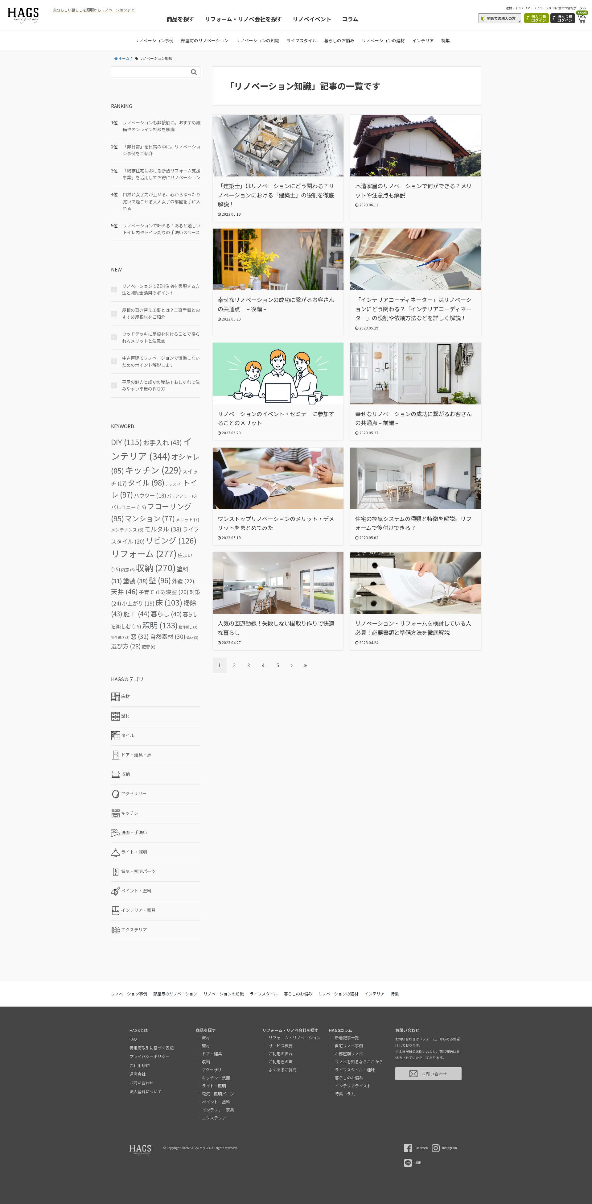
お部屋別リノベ (349, 1054)
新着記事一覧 (347, 1038)
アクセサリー (214, 1070)
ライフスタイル (301, 40)
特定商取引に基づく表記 (152, 1048)
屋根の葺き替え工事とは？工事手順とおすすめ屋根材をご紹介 (161, 313)
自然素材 (168, 636)
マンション (150, 518)
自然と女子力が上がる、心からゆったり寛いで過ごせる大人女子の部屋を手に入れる (161, 201)
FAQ (133, 1039)
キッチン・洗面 (216, 1078)
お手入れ (162, 442)
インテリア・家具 (218, 1110)
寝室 (177, 592)
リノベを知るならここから (359, 1062)
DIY (126, 441)
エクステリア (214, 1118)
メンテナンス (127, 530)
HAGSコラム (340, 1030)
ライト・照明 (214, 1086)
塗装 (135, 580)
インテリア (423, 40)
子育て (152, 592)
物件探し (188, 627)
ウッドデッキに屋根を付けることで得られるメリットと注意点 (161, 337)
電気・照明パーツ (218, 1094)
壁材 (206, 1046)
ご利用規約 (140, 1065)
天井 (124, 591)
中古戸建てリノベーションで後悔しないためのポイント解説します (161, 361)
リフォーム (144, 553)
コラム (350, 19)
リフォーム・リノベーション (295, 1038)
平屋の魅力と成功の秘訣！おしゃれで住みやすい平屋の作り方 (161, 385)
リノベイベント (312, 19)
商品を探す (180, 19)
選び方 (126, 646)
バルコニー (128, 507)
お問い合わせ (142, 1083)
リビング (171, 540)
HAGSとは (139, 1030)
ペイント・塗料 (216, 1102)
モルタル (163, 528)
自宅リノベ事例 (349, 1046)
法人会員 (564, 18)
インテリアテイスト (353, 1086)
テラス (173, 484)
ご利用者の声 (281, 1062)
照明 (160, 625)
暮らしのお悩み (339, 40)
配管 (148, 647)
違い (192, 637)
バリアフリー (182, 496)
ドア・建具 (212, 1054)
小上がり (138, 603)
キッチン (153, 470)
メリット (187, 519)
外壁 (183, 581)
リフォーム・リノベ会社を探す (243, 19)
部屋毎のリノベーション (204, 40)
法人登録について (146, 1091)
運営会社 (138, 1074)
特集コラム (345, 1094)
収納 (156, 567)
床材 (206, 1038)
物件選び (120, 637)
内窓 (128, 570)
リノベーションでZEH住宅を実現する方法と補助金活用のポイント (161, 289)
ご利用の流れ (281, 1054)
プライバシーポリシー (150, 1056)
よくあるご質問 (283, 1070)
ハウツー (150, 495)
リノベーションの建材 (383, 40)
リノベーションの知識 (257, 40)
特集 (445, 40)
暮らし (166, 613)
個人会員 (538, 18)
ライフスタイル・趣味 (355, 1070)
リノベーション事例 (154, 40)
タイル (146, 482)
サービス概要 (281, 1046)
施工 (136, 613)
